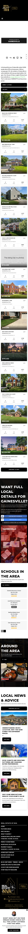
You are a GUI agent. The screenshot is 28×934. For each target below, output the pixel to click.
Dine (5, 659)
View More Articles (14, 708)
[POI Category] (7, 57)
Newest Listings (7, 85)
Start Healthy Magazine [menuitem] (9, 869)
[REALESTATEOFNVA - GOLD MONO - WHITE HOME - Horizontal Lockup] (10, 8)
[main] (14, 418)
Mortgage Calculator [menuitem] (8, 844)
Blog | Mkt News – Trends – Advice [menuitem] (12, 862)
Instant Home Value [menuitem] (7, 855)
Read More (7, 739)
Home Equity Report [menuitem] (7, 852)
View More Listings (14, 469)
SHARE (25, 664)
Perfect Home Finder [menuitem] (7, 842)
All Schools (6, 585)
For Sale (5, 89)
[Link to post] (14, 718)
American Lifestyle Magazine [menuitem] (10, 864)
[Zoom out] (26, 57)
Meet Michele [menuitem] (5, 831)
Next (25, 672)
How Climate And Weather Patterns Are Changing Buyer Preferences (13, 762)
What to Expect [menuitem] (6, 834)
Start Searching (14, 930)
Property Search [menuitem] (6, 847)
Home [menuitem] (3, 826)
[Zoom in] (26, 55)
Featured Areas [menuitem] (6, 829)
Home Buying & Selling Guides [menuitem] (10, 836)
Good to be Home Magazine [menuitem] (10, 867)
